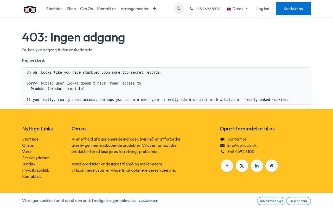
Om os (28, 145)
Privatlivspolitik (35, 170)
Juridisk (29, 163)
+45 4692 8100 (241, 151)
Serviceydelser (35, 157)
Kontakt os (293, 8)
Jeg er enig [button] (298, 201)
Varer (27, 151)
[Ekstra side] (271, 165)
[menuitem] (54, 8)
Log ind (262, 8)
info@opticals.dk (242, 145)
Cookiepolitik (148, 201)
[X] (242, 165)
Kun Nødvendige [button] (271, 201)
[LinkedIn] (257, 165)
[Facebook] (227, 165)
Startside (30, 139)
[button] (179, 8)
